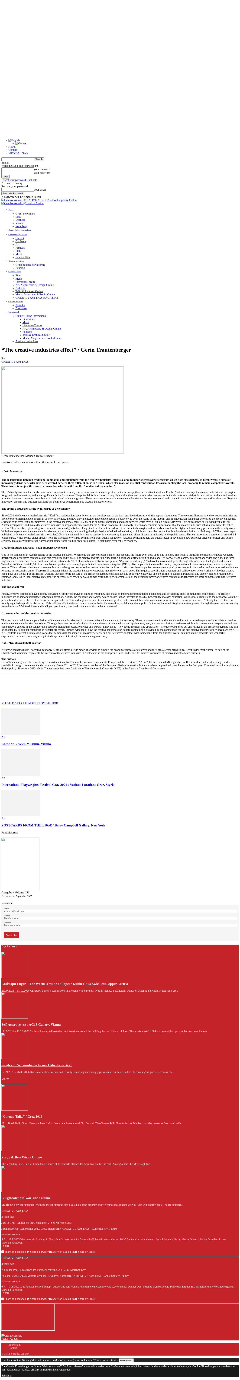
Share (6, 1245)
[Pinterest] (32, 686)
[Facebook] (7, 686)
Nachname (7, 923)
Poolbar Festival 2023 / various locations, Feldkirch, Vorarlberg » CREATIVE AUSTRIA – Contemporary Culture (65, 1275)
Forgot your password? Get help (19, 179)
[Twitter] (20, 686)
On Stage (20, 241)
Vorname (7, 916)
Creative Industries (16, 261)
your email (40, 189)
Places (10, 210)
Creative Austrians (15, 301)
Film (18, 250)
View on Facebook (11, 1242)
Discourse (21, 308)
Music (18, 254)
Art (17, 244)
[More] (58, 686)
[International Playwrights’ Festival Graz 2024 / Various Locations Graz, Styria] (20, 774)
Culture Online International (19, 230)
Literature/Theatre (25, 281)
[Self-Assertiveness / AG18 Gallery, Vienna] (14, 1017)
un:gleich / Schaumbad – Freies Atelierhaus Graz (36, 1065)
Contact (12, 149)
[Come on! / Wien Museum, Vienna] (20, 733)
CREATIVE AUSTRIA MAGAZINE (36, 297)
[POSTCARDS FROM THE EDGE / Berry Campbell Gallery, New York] (20, 815)
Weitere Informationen (105, 1360)
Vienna (19, 223)
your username (42, 169)
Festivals (20, 247)
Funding (20, 267)
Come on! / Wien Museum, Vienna (26, 744)
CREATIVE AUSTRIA (14, 361)
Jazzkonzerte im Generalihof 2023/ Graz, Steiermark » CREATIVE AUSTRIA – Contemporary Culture (59, 1228)
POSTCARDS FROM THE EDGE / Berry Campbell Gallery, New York (53, 825)
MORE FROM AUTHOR (43, 703)
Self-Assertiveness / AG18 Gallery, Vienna (31, 1024)
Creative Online (14, 272)
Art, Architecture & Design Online (34, 284)
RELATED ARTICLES (14, 703)
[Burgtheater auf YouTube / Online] (14, 1191)
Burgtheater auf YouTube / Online (25, 1198)
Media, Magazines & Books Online (35, 294)
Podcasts (20, 288)
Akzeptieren (126, 1360)
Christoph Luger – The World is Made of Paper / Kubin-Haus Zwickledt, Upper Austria (64, 984)
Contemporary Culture (17, 234)
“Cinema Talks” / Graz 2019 (22, 1116)
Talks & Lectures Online (29, 291)
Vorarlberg (21, 226)
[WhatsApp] (45, 686)
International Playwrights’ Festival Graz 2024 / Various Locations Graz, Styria (58, 785)
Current (19, 238)
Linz (18, 216)
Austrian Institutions (26, 341)
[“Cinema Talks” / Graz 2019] (14, 1109)
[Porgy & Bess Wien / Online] (14, 1150)
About (11, 146)
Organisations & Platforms (30, 264)
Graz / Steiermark (25, 213)
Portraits (20, 305)
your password (42, 172)
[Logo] (12, 203)
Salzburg (20, 219)
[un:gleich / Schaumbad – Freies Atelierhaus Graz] (14, 1058)
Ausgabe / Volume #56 (15, 892)
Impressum (14, 1344)
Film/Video (28, 319)
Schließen (6, 1375)
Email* (6, 909)
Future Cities (22, 257)
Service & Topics (18, 152)
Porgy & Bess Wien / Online (21, 1157)
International (13, 312)
